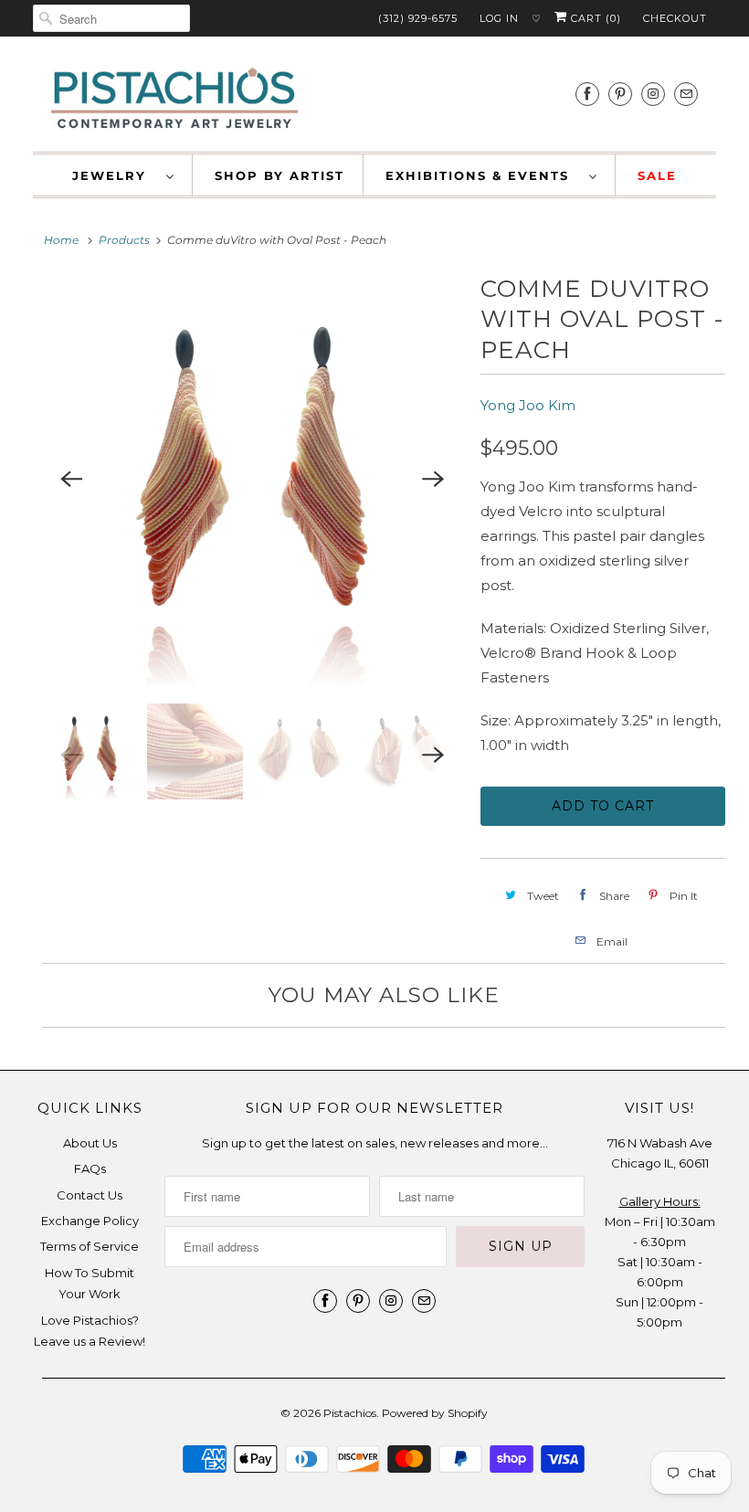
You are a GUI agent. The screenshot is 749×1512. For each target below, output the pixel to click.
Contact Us (89, 1195)
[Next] (433, 480)
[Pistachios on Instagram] (653, 93)
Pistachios (349, 1413)
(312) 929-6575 (418, 18)
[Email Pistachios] (686, 93)
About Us (90, 1143)
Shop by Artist (279, 175)
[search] (111, 18)
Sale (657, 175)
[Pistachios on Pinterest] (620, 93)
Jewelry (114, 175)
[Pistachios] (174, 98)
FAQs (90, 1168)
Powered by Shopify (435, 1413)
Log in (499, 18)
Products (124, 240)
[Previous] (71, 480)
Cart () (594, 18)
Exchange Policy (90, 1220)
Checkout (675, 18)
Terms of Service (89, 1246)
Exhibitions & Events (482, 175)
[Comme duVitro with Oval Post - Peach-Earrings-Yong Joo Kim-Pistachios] (252, 479)
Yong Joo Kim (527, 405)
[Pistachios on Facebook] (587, 93)
